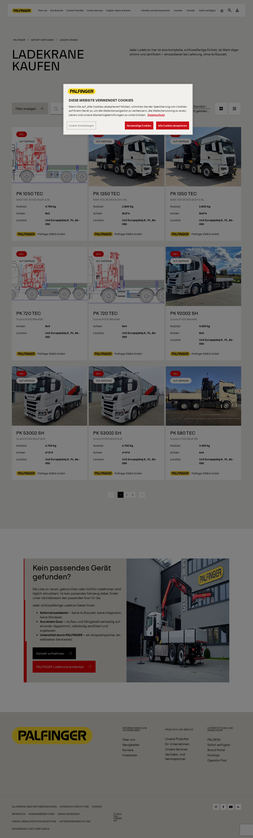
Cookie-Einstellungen (81, 125)
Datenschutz (156, 115)
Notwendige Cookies (139, 125)
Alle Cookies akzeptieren (172, 125)
